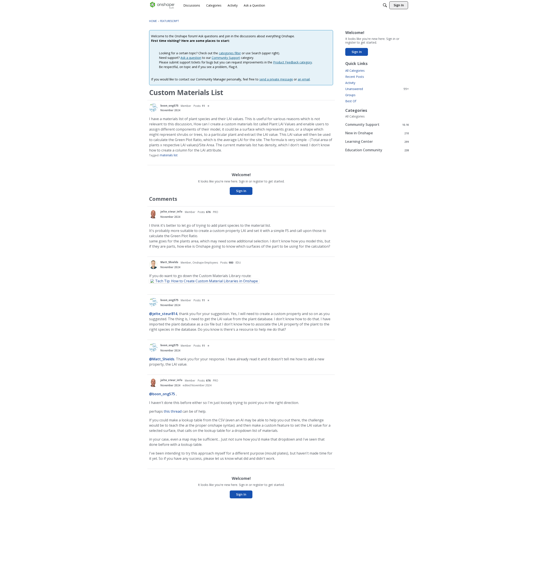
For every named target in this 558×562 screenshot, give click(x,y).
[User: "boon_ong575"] (153, 108)
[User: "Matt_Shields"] (153, 264)
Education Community (377, 150)
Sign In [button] (241, 191)
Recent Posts (354, 77)
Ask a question (190, 58)
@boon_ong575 (162, 394)
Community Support (226, 58)
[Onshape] (162, 5)
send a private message (276, 79)
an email (304, 79)
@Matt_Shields (161, 359)
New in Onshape (377, 133)
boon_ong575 (169, 105)
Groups (350, 95)
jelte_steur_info (171, 211)
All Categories (355, 70)
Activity (350, 83)
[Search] (385, 5)
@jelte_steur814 (163, 313)
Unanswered (377, 89)
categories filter (230, 53)
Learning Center (377, 141)
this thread (172, 411)
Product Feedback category (292, 62)
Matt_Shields (169, 262)
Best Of (350, 101)
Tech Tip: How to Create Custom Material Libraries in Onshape (206, 281)
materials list (169, 155)
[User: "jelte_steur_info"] (153, 214)
